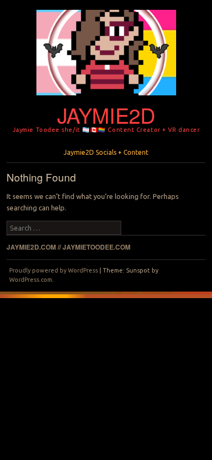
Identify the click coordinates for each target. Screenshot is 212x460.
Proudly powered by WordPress (53, 270)
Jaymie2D (106, 115)
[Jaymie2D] (106, 98)
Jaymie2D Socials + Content (106, 152)
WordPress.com (30, 279)
